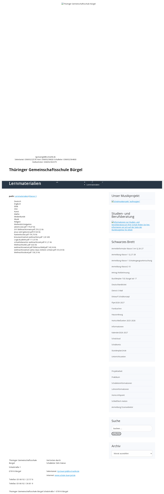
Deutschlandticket (119, 284)
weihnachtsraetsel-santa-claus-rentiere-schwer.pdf (35, 250)
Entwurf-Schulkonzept (121, 296)
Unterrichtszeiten (119, 356)
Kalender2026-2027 (120, 332)
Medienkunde (19, 216)
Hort (68, 179)
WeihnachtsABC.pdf (22, 244)
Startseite (31, 179)
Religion (17, 222)
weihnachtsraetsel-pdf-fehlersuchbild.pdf (31, 247)
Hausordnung (117, 314)
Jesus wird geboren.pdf (23, 232)
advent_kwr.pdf (20, 227)
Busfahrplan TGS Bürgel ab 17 (124, 278)
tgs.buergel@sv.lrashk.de (68, 471)
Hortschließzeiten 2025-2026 (123, 320)
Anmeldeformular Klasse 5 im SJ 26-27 (127, 248)
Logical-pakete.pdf (22, 239)
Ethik (16, 206)
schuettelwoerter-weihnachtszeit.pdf (29, 242)
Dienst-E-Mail (117, 290)
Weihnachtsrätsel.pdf (23, 252)
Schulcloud (116, 338)
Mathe (16, 214)
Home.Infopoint (118, 395)
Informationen (118, 326)
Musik (16, 219)
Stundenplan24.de (119, 350)
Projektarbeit (117, 371)
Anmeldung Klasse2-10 (121, 266)
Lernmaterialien (21, 196)
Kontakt (118, 179)
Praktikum (116, 377)
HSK (16, 209)
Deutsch (17, 201)
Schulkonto (116, 344)
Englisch (17, 204)
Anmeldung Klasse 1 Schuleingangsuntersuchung (132, 260)
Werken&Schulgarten (23, 224)
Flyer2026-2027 (118, 302)
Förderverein (103, 179)
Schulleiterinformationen (122, 383)
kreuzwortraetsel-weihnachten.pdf (28, 237)
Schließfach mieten (119, 401)
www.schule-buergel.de (65, 475)
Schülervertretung (84, 179)
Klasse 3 (33, 196)
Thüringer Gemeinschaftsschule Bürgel (45, 169)
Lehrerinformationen (120, 389)
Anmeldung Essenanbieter (122, 407)
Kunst (16, 211)
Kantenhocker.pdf (21, 234)
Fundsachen (117, 308)
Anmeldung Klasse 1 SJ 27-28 (124, 254)
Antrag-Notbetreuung (120, 272)
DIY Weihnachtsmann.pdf (24, 229)
